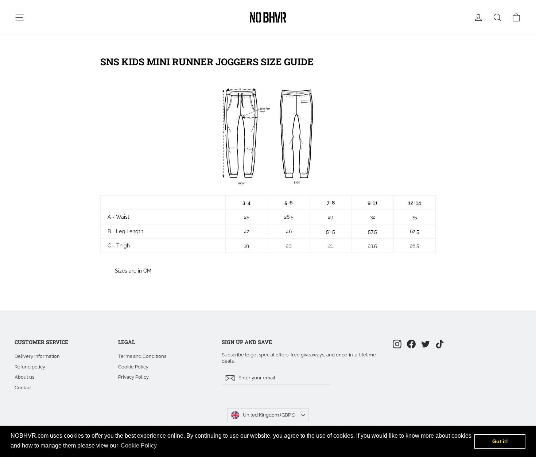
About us (24, 377)
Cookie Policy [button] (139, 445)
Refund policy (30, 367)
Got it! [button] (500, 441)
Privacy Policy (133, 377)
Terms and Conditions (142, 356)
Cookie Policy (133, 367)
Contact (23, 387)
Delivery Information (37, 356)
